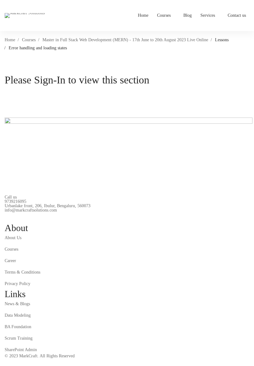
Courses (29, 40)
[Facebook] (7, 217)
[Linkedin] (21, 217)
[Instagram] (36, 217)
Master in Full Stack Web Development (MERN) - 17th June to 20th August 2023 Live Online (125, 40)
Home (10, 40)
